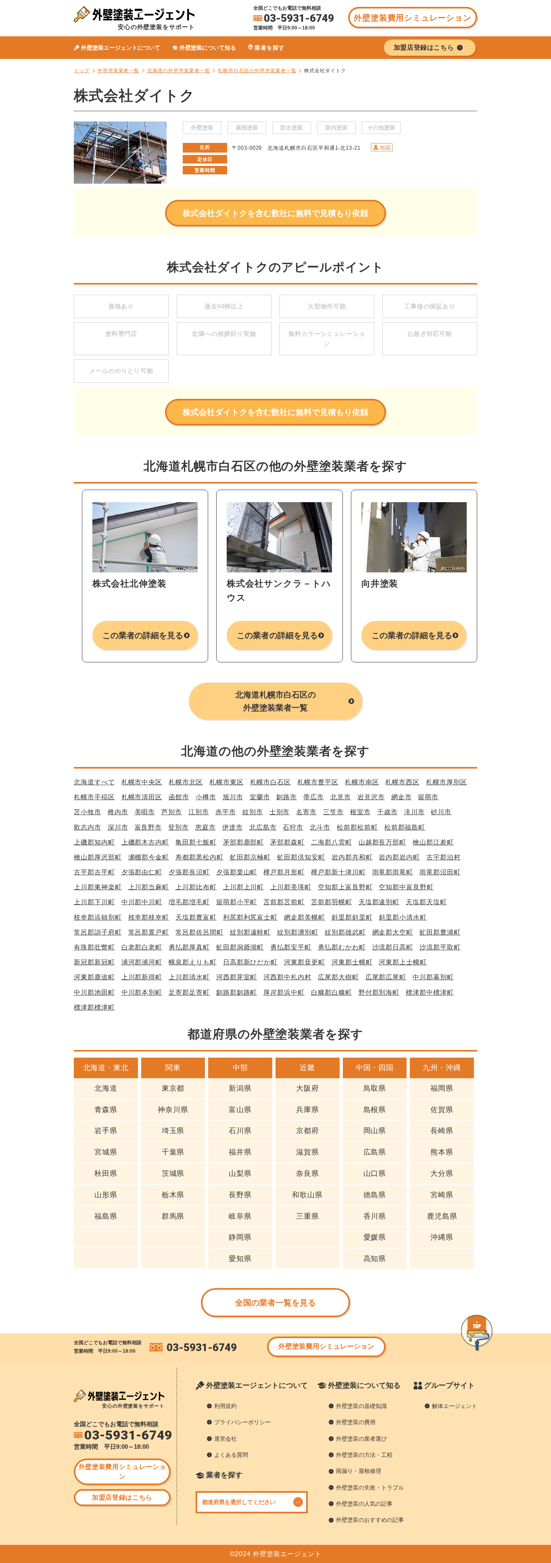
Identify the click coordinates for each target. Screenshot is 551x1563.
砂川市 (441, 812)
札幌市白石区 (270, 782)
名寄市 (306, 812)
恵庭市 (205, 827)
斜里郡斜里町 (352, 917)
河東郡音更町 (304, 962)
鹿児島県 (442, 1216)
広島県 (374, 1152)
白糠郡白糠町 (331, 992)
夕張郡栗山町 (236, 872)
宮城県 (105, 1152)
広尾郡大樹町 (338, 977)
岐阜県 (240, 1216)
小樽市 (206, 797)
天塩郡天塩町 (426, 902)
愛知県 (240, 1259)
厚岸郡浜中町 (284, 992)
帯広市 (313, 797)
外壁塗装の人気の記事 (364, 1503)
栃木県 (173, 1195)
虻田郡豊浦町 (440, 932)
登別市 (178, 827)
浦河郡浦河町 (142, 962)
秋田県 (105, 1173)
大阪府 (307, 1088)
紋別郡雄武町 (345, 932)
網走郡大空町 (392, 932)
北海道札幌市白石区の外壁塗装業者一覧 (275, 701)
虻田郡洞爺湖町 (240, 947)
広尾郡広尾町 (386, 977)
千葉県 (173, 1152)
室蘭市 (260, 797)
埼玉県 (173, 1131)
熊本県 (441, 1152)
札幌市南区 (362, 782)
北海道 (105, 1088)
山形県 (105, 1195)
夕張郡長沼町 (189, 872)
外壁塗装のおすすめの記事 (370, 1520)
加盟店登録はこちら (122, 1497)
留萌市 (428, 797)
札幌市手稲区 (94, 797)
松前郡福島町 (405, 827)
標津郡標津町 (94, 1007)
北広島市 (263, 827)
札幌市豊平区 (317, 782)
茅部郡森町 (287, 842)
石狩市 (293, 827)
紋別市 (252, 812)
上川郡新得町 (142, 977)
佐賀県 (441, 1110)
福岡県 (441, 1088)
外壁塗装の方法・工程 (364, 1455)
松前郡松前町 (357, 827)
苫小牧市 (87, 812)
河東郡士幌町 (352, 962)
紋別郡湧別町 (297, 932)
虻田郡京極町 (250, 857)
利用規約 (225, 1406)
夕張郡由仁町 (142, 872)
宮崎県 (441, 1195)
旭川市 (233, 797)
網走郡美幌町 (304, 917)
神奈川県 (173, 1110)
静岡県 (240, 1237)
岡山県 (374, 1131)
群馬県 (173, 1216)
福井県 (240, 1152)
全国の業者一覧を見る (275, 1302)
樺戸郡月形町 (284, 872)
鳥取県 (374, 1088)
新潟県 (240, 1088)
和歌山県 (307, 1195)
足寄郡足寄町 (189, 992)
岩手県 (105, 1131)
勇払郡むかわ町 (342, 947)
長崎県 (441, 1131)
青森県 (105, 1110)
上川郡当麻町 (148, 887)
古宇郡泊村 (443, 857)
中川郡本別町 (142, 992)
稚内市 (118, 812)
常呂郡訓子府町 (98, 932)
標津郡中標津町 (430, 992)
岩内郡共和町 (352, 857)
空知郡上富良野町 (345, 887)
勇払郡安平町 (290, 947)
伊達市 (232, 827)
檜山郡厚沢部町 (98, 857)
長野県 (240, 1195)
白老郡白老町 (142, 947)
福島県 (105, 1216)
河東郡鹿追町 (94, 977)
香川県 (374, 1216)
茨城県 (173, 1173)
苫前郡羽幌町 (331, 902)
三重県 (307, 1216)
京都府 (307, 1131)
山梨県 (240, 1173)
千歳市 (387, 812)
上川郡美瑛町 (290, 887)
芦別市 (171, 812)
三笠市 (333, 812)
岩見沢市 (371, 797)
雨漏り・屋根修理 (358, 1471)
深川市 (118, 827)
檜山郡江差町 (433, 842)
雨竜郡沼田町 (440, 872)
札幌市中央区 (142, 782)
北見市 (340, 797)
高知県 (374, 1259)
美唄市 (145, 812)
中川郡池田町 (94, 992)
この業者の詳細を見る (143, 635)
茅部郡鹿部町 (243, 842)
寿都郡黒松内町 (199, 857)
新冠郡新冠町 (94, 962)
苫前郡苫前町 (284, 902)
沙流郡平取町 (440, 947)
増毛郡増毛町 (189, 902)
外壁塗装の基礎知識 (361, 1406)
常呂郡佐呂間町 (199, 932)
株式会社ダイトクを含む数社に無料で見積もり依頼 (275, 213)
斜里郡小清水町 (403, 917)
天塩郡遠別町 (379, 902)
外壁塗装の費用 (356, 1422)
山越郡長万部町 (383, 842)
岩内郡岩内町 (399, 857)
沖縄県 (441, 1237)
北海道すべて (94, 782)
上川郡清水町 (189, 977)
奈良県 (307, 1173)
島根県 (374, 1110)
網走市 (401, 797)
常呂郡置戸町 (148, 932)
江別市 (198, 812)
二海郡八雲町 (331, 842)
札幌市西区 (402, 782)
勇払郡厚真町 (189, 947)
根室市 (360, 812)
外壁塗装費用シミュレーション (412, 17)
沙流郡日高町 (392, 947)
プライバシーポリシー (242, 1422)
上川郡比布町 (196, 887)
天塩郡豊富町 (196, 917)
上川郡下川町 (94, 902)
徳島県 (374, 1195)
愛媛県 (374, 1237)
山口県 (374, 1173)
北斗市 (320, 827)
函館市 (179, 797)
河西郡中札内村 (287, 977)
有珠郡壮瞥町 (94, 947)
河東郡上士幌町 (403, 962)
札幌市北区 (186, 782)
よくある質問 (231, 1455)
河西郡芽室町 (236, 977)
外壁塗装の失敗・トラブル (370, 1487)
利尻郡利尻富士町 (250, 917)
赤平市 (225, 812)
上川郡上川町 (243, 887)
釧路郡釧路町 (236, 992)
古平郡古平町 (94, 872)
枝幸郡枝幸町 (148, 917)
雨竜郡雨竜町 (392, 872)
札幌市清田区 (142, 797)
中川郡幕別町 (433, 977)
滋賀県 (307, 1152)
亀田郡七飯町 (196, 842)
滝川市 (414, 812)
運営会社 (225, 1438)
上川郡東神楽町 (98, 887)
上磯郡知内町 (94, 842)
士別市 (279, 812)
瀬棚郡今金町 (148, 857)
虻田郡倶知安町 (301, 857)
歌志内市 (87, 827)
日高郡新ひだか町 (250, 962)
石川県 (240, 1131)
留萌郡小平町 (236, 902)
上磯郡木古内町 (145, 842)
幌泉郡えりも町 (193, 962)
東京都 (173, 1088)
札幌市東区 (226, 782)
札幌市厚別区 (446, 782)
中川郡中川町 (142, 902)
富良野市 (148, 827)
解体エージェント (454, 1406)
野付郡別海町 (379, 992)
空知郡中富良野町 (406, 887)
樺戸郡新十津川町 (338, 872)
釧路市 (286, 797)
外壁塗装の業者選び (361, 1438)
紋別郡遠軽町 (250, 932)
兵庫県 (307, 1110)
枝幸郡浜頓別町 (98, 917)
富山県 (240, 1110)
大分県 (441, 1173)
